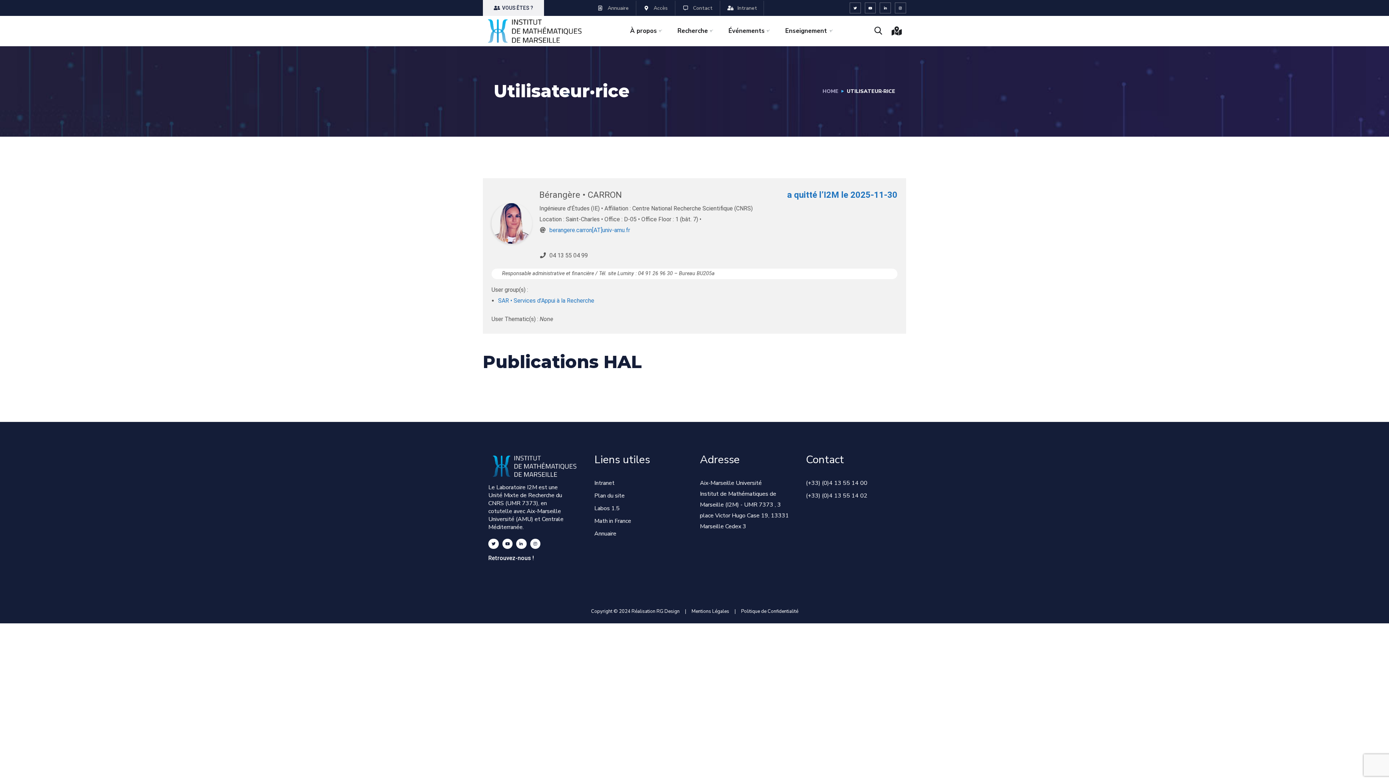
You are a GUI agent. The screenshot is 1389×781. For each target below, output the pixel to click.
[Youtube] (870, 8)
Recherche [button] (692, 31)
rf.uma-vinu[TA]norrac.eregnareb (589, 230)
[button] (513, 8)
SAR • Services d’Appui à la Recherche (546, 300)
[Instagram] (900, 8)
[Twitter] (855, 8)
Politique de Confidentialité (769, 611)
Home (830, 91)
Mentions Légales (710, 611)
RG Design (671, 611)
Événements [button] (747, 31)
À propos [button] (643, 31)
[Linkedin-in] (885, 8)
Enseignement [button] (806, 31)
